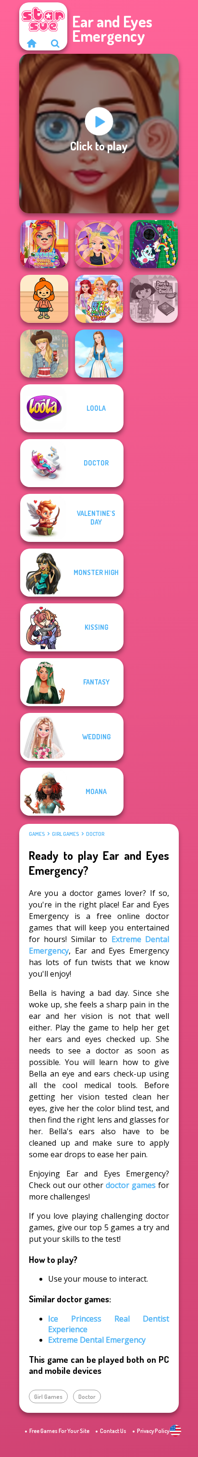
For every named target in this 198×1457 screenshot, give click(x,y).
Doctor (95, 834)
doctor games (131, 1185)
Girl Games (65, 834)
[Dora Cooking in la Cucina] (154, 299)
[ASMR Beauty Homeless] (44, 244)
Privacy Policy (153, 1430)
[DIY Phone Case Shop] (154, 244)
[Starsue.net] (31, 43)
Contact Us (113, 1430)
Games (37, 834)
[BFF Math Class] (99, 299)
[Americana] (44, 354)
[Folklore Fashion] (99, 354)
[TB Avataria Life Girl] (44, 299)
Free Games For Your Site (59, 1430)
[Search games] (55, 43)
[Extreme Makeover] (99, 244)
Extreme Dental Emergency (97, 1340)
